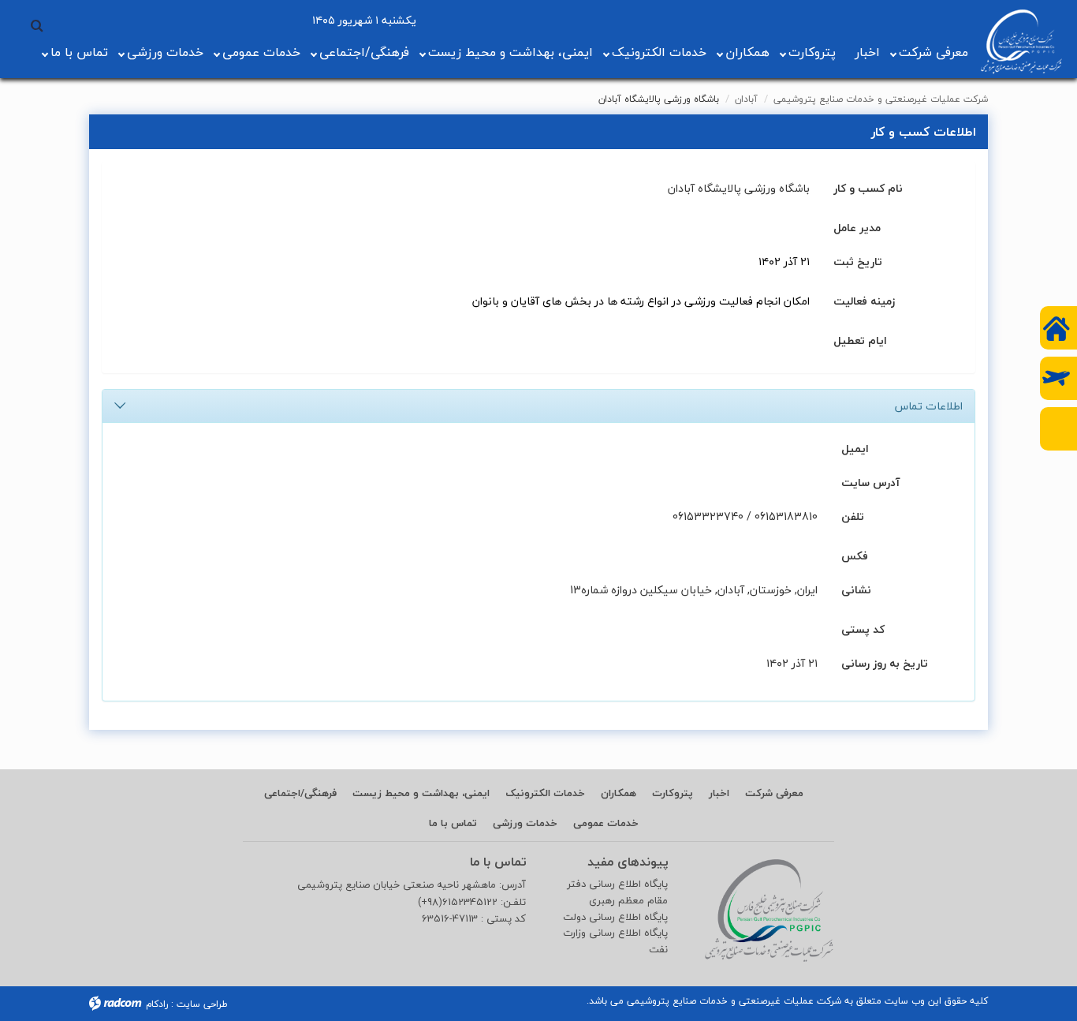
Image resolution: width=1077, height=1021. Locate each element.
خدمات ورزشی (165, 52)
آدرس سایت (870, 482)
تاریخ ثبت (857, 261)
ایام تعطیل (860, 340)
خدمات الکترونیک (659, 52)
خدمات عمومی (261, 52)
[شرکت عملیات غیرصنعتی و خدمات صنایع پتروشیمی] (1021, 41)
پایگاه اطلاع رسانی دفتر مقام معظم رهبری (617, 892)
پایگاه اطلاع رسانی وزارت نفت (615, 941)
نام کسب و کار (868, 187)
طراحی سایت (202, 1004)
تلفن (852, 516)
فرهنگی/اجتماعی (364, 52)
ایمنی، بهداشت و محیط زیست (510, 52)
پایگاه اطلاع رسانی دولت (615, 917)
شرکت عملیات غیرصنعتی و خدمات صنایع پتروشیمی (880, 99)
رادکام (157, 1004)
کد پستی (863, 628)
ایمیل (855, 448)
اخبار (867, 52)
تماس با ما (79, 52)
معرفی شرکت (933, 52)
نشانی (856, 589)
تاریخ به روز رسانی (884, 662)
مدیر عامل (857, 227)
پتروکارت (812, 52)
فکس (854, 555)
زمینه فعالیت (864, 300)
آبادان (746, 99)
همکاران (747, 52)
